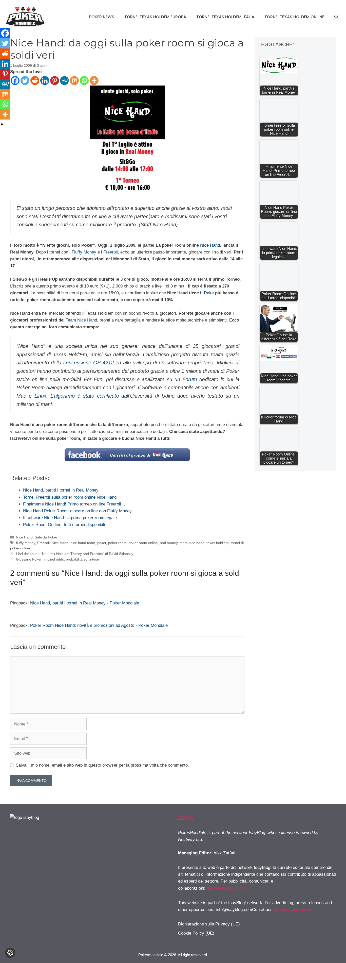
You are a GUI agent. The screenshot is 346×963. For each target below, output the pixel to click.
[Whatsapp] (84, 80)
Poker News (101, 17)
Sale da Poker (46, 537)
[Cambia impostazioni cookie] (10, 953)
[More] (94, 80)
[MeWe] (64, 80)
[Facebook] (15, 80)
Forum (189, 379)
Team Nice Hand (81, 320)
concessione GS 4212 (88, 362)
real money (169, 543)
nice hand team (82, 543)
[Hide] (2, 124)
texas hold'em (217, 543)
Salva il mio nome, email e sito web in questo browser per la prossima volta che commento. (102, 765)
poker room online (143, 543)
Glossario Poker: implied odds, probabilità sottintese (57, 559)
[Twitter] (25, 80)
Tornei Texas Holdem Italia (225, 17)
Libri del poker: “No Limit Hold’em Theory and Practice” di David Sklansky (74, 554)
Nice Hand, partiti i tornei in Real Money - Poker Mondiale (84, 603)
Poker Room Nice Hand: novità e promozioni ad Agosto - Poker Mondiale (99, 625)
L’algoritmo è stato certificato (85, 396)
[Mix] (74, 80)
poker (101, 543)
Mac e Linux (31, 396)
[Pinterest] (54, 80)
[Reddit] (34, 80)
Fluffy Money (84, 252)
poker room (117, 543)
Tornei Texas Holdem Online (294, 17)
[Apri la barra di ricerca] (336, 17)
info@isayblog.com (225, 888)
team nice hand (192, 543)
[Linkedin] (44, 80)
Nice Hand (210, 245)
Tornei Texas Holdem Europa (155, 17)
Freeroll (110, 252)
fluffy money (25, 543)
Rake (209, 293)
